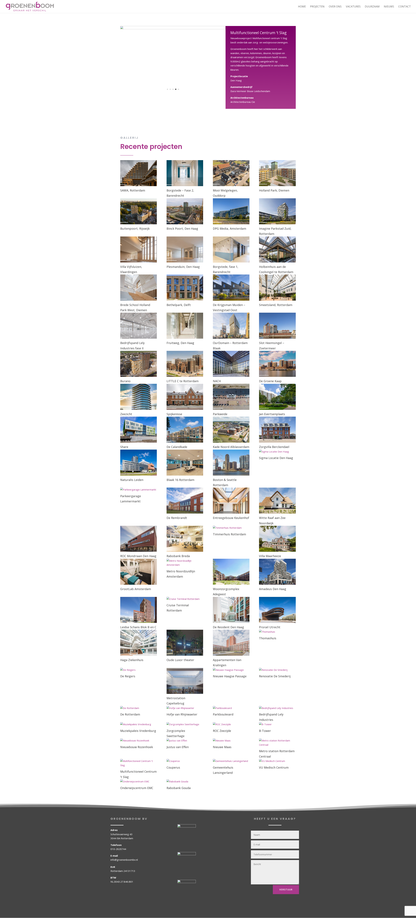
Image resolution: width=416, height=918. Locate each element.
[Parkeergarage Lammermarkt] (138, 490)
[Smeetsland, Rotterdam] (277, 287)
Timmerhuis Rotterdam (229, 534)
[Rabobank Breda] (185, 539)
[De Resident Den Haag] (231, 610)
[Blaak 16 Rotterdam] (185, 463)
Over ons (335, 6)
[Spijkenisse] (185, 397)
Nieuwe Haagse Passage (230, 676)
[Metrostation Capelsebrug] (185, 681)
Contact (404, 6)
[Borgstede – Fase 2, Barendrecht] (185, 173)
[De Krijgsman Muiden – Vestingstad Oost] (231, 287)
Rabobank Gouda (179, 788)
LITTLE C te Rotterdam (183, 381)
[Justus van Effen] (185, 741)
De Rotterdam (130, 714)
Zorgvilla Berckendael (274, 447)
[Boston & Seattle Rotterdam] (231, 463)
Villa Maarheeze (270, 556)
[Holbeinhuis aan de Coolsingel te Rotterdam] (277, 249)
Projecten (317, 6)
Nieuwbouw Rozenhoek (136, 747)
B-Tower (265, 731)
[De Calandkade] (185, 430)
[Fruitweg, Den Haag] (185, 326)
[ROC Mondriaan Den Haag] (138, 539)
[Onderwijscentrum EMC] (138, 781)
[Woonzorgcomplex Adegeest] (231, 572)
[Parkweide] (231, 397)
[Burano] (138, 364)
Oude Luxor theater (180, 660)
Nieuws (389, 6)
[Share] (138, 430)
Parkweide (220, 414)
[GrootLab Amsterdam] (138, 572)
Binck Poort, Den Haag (182, 228)
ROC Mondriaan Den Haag (138, 556)
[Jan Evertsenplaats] (277, 397)
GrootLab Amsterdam (135, 589)
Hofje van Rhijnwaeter (182, 714)
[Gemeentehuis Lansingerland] (231, 761)
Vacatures (353, 6)
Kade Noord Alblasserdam (231, 447)
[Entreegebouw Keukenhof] (231, 501)
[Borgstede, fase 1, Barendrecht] (231, 249)
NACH (217, 381)
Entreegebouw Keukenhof (231, 518)
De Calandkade (177, 447)
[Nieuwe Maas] (231, 741)
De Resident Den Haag (228, 627)
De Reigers (127, 676)
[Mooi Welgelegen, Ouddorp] (231, 173)
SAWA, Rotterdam (132, 190)
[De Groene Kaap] (277, 364)
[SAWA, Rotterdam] (138, 173)
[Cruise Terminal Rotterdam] (185, 599)
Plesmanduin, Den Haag (183, 267)
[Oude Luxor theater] (185, 643)
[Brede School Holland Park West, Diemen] (138, 287)
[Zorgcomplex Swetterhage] (185, 724)
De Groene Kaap (270, 381)
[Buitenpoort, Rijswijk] (138, 211)
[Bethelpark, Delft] (185, 287)
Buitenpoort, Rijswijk (135, 228)
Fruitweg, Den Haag (180, 343)
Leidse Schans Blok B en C (138, 627)
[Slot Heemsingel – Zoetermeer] (277, 326)
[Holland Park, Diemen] (277, 173)
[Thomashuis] (277, 632)
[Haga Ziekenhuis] (138, 643)
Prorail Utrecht (269, 627)
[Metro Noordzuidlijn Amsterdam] (185, 563)
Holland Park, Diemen (274, 190)
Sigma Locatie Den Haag (276, 458)
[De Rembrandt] (185, 501)
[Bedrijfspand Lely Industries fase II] (138, 326)
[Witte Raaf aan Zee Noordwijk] (277, 501)
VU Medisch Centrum (274, 767)
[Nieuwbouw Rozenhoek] (138, 741)
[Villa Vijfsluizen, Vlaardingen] (138, 249)
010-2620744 (118, 849)
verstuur (285, 889)
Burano (125, 381)
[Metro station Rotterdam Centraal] (277, 743)
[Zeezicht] (138, 397)
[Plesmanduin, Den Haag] (185, 249)
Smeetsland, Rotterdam (275, 305)
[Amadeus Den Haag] (277, 572)
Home (302, 6)
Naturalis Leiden (131, 480)
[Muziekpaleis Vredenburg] (138, 724)
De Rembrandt (177, 518)
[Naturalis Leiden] (138, 463)
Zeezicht (126, 414)
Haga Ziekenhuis (131, 660)
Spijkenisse (174, 414)
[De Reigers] (138, 670)
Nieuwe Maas (222, 747)
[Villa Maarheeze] (277, 539)
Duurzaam (372, 6)
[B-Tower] (277, 724)
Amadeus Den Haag (272, 589)
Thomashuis (267, 638)
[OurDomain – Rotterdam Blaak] (231, 326)
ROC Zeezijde (222, 731)
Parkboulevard (223, 714)
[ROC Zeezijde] (231, 724)
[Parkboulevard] (231, 708)
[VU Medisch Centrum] (277, 761)
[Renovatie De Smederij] (277, 670)
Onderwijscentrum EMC (136, 788)
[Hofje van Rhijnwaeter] (185, 708)
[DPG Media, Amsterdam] (231, 211)
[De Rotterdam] (138, 708)
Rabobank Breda (178, 556)
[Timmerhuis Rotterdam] (231, 528)
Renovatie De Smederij (275, 676)
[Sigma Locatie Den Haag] (277, 452)
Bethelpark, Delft (179, 305)
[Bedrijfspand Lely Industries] (277, 708)
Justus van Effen (178, 747)
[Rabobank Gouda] (185, 781)
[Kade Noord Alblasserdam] (231, 430)
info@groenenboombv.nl (124, 859)
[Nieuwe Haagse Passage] (231, 670)
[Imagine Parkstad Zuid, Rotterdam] (277, 211)
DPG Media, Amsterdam (229, 228)
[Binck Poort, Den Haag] (185, 211)
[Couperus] (185, 761)
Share (124, 447)
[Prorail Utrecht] (277, 610)
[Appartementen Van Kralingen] (231, 643)
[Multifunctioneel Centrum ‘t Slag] (138, 763)
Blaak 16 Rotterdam (180, 480)
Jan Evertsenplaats (272, 414)
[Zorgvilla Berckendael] (277, 430)
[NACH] (231, 364)
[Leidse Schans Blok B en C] (138, 610)
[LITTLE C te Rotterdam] (185, 364)
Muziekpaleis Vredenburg (138, 731)
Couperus (173, 767)
